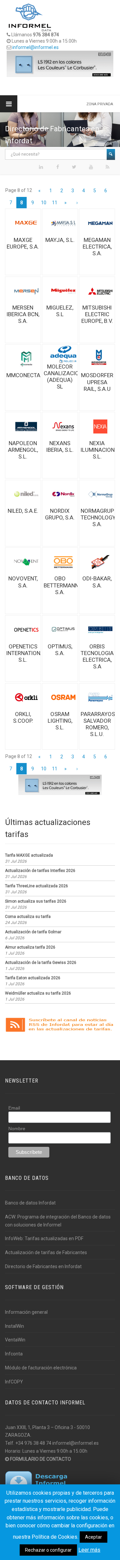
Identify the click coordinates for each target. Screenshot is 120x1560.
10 (43, 202)
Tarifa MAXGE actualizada (29, 855)
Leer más (89, 1550)
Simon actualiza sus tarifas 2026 (35, 901)
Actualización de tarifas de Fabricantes (46, 1252)
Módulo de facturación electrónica (41, 1367)
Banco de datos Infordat (30, 1202)
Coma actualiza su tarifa (28, 916)
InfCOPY (14, 1381)
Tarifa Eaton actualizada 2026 (32, 978)
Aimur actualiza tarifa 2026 (30, 947)
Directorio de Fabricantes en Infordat (43, 1266)
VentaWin (15, 1339)
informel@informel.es (35, 47)
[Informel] (30, 17)
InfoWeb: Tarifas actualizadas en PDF (44, 1238)
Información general (26, 1312)
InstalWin (14, 1326)
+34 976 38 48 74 (33, 1443)
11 (54, 202)
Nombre (16, 1128)
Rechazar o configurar (48, 1550)
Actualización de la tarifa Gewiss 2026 (40, 962)
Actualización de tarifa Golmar (33, 932)
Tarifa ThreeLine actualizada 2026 (36, 886)
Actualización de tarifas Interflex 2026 (40, 870)
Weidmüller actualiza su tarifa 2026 (38, 993)
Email (14, 1108)
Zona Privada (99, 104)
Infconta (14, 1353)
